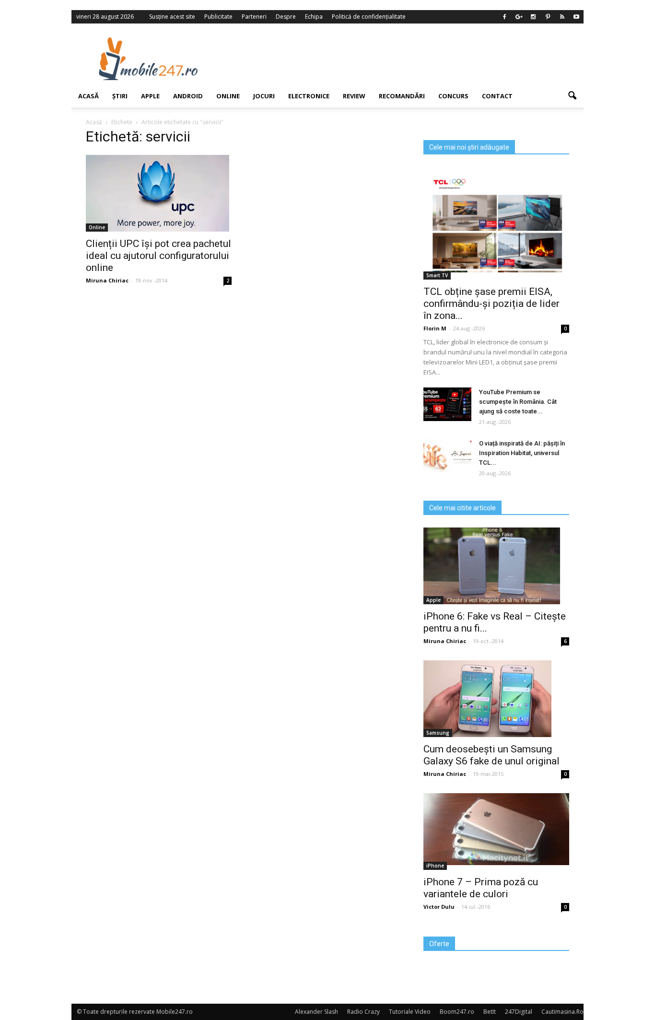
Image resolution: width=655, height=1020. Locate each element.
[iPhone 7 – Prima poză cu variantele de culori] (496, 829)
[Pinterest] (547, 17)
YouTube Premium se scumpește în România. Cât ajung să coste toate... (518, 401)
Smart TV (437, 275)
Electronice (308, 96)
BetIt (489, 1012)
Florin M (434, 328)
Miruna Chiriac (107, 280)
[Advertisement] (405, 58)
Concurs (453, 96)
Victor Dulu (439, 906)
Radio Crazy (363, 1012)
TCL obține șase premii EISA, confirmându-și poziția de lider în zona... (491, 303)
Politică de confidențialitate (369, 16)
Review (354, 96)
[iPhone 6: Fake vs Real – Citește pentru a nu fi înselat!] (496, 566)
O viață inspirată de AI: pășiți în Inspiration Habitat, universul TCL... (522, 453)
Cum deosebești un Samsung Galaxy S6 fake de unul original (491, 755)
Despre (286, 16)
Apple (150, 96)
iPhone (435, 865)
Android (188, 96)
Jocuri (264, 96)
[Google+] (519, 17)
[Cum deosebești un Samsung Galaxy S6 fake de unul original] (496, 698)
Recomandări (402, 96)
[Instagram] (533, 17)
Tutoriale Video (410, 1012)
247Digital (518, 1012)
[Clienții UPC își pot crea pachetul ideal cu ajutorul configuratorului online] (159, 193)
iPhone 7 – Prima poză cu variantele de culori (480, 888)
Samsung (437, 732)
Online (228, 96)
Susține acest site (172, 16)
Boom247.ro (457, 1012)
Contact (497, 96)
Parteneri (254, 16)
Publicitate (218, 16)
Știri (120, 96)
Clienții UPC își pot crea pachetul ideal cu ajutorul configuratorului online (158, 255)
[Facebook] (504, 17)
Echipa (314, 16)
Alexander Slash (316, 1012)
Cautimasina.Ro (562, 1012)
